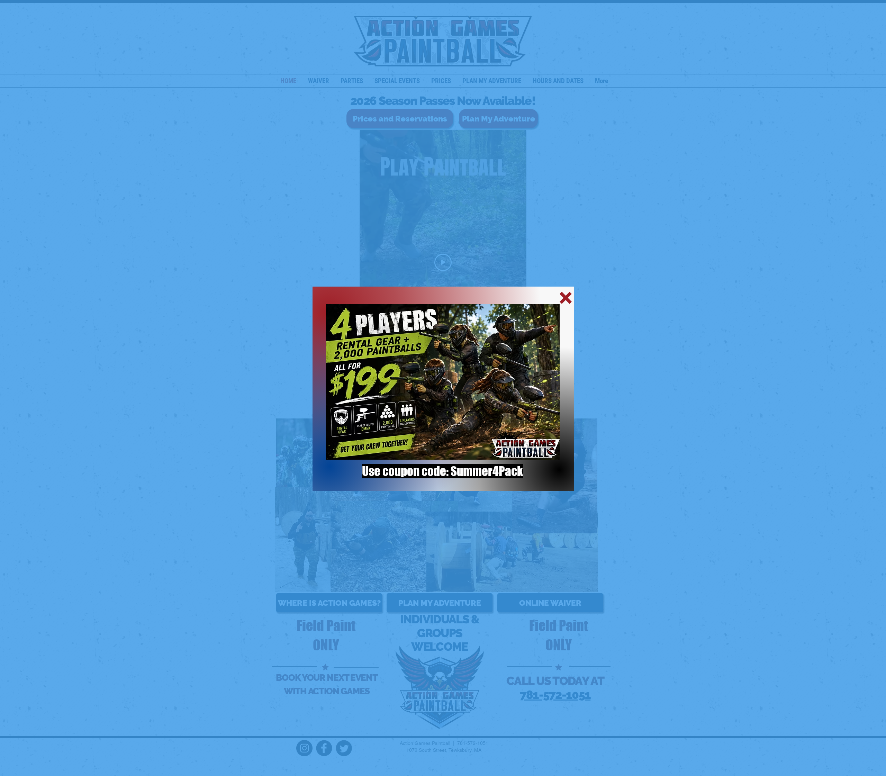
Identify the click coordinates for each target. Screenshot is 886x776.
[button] (566, 298)
